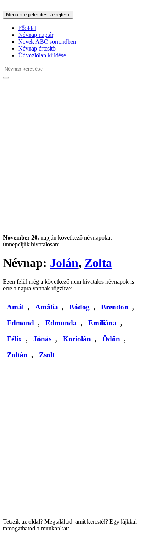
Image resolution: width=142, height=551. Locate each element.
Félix (14, 339)
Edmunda (61, 323)
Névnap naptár (35, 35)
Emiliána (102, 323)
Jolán (64, 263)
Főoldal (27, 28)
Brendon (114, 307)
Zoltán (17, 355)
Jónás (42, 339)
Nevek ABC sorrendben (47, 41)
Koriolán (77, 339)
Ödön (111, 339)
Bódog (79, 307)
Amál (15, 307)
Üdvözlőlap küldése (42, 55)
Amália (46, 307)
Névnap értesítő (37, 48)
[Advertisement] (71, 157)
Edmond (20, 323)
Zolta (98, 263)
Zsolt (47, 355)
